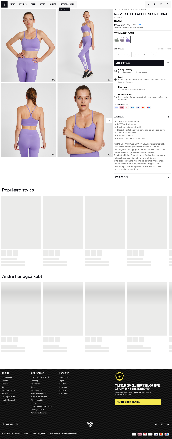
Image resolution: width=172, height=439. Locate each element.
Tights (61, 381)
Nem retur (123, 87)
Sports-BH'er (139, 10)
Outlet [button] (53, 4)
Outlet (117, 10)
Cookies (34, 403)
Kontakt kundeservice (39, 413)
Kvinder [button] (23, 4)
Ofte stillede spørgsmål (40, 377)
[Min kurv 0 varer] (167, 4)
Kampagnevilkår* (37, 410)
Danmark (9, 424)
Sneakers (63, 384)
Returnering (35, 384)
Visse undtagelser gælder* (124, 392)
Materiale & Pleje (121, 177)
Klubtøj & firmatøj (8, 397)
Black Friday (64, 394)
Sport (127, 10)
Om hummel (7, 377)
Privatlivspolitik (36, 400)
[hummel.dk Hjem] (4, 4)
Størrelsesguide (164, 49)
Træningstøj (64, 377)
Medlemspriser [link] (67, 4)
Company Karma (8, 390)
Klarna (33, 387)
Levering (34, 381)
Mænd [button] (12, 4)
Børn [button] (33, 4)
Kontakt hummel (8, 400)
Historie (5, 381)
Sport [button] (42, 4)
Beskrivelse (119, 117)
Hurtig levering (125, 70)
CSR (4, 387)
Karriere (5, 403)
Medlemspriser (125, 95)
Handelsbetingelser (38, 394)
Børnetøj (62, 390)
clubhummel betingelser (40, 397)
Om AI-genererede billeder (41, 406)
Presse (5, 384)
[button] (148, 4)
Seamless (63, 387)
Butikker (5, 394)
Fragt (120, 77)
